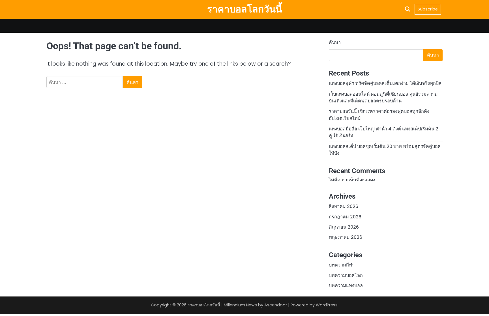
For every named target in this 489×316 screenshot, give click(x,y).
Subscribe (428, 9)
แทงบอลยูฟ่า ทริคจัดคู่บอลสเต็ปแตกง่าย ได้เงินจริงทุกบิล (385, 83)
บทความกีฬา (342, 265)
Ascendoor (275, 305)
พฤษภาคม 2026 (345, 237)
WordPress (327, 305)
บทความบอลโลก (346, 275)
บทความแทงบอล (346, 285)
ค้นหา (335, 42)
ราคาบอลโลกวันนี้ (244, 9)
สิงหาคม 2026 (343, 206)
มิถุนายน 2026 (344, 227)
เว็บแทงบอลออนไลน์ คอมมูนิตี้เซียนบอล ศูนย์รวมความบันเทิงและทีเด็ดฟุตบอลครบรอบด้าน (383, 97)
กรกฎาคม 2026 (345, 217)
